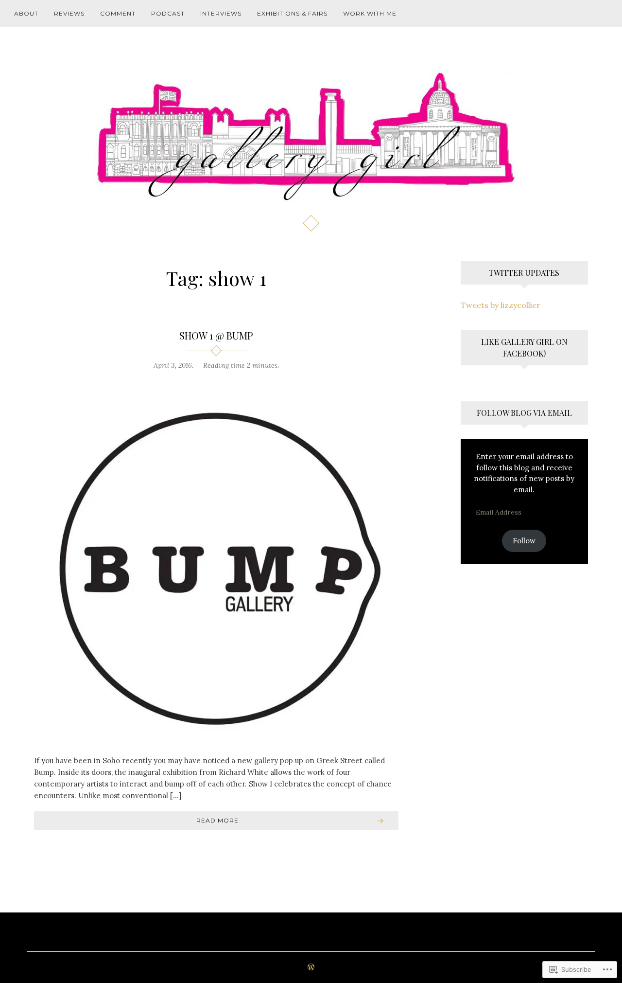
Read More (217, 820)
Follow (524, 540)
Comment (118, 13)
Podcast (168, 13)
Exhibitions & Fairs (292, 13)
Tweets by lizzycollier (500, 305)
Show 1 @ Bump (216, 335)
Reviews (69, 13)
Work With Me (370, 13)
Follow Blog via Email (524, 413)
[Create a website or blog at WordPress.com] (311, 967)
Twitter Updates (524, 273)
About (26, 13)
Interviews (221, 13)
